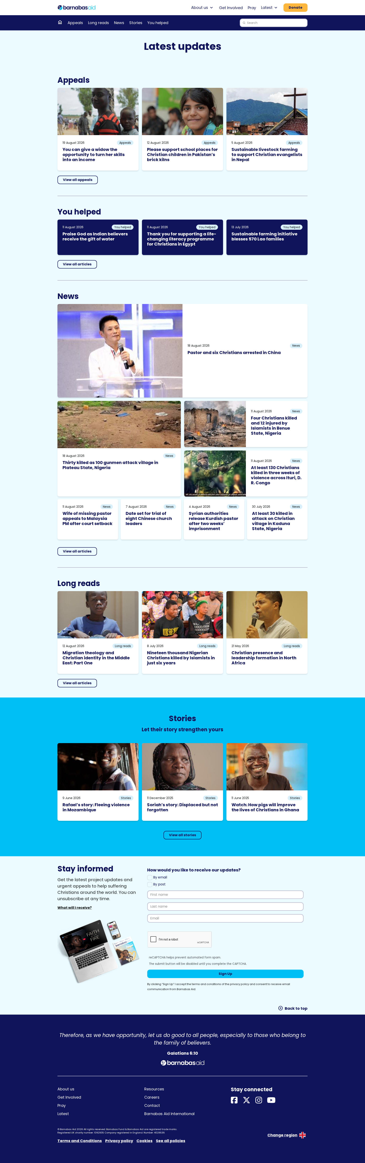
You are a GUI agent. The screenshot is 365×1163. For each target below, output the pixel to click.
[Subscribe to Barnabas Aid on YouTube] (271, 1100)
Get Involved (231, 7)
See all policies (170, 1140)
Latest (63, 1113)
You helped (157, 22)
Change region (282, 1135)
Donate (295, 7)
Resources (154, 1089)
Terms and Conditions (79, 1140)
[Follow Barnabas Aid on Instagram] (258, 1100)
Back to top (293, 1008)
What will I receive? (74, 907)
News (119, 22)
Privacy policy (119, 1140)
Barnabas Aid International (169, 1113)
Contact (152, 1105)
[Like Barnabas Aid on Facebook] (234, 1100)
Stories (135, 22)
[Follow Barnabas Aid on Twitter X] (246, 1100)
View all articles (77, 264)
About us (65, 1089)
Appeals (75, 22)
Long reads (98, 22)
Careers (151, 1097)
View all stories (182, 835)
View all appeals (77, 179)
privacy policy (239, 984)
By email (159, 877)
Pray (252, 7)
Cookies (144, 1140)
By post (159, 884)
